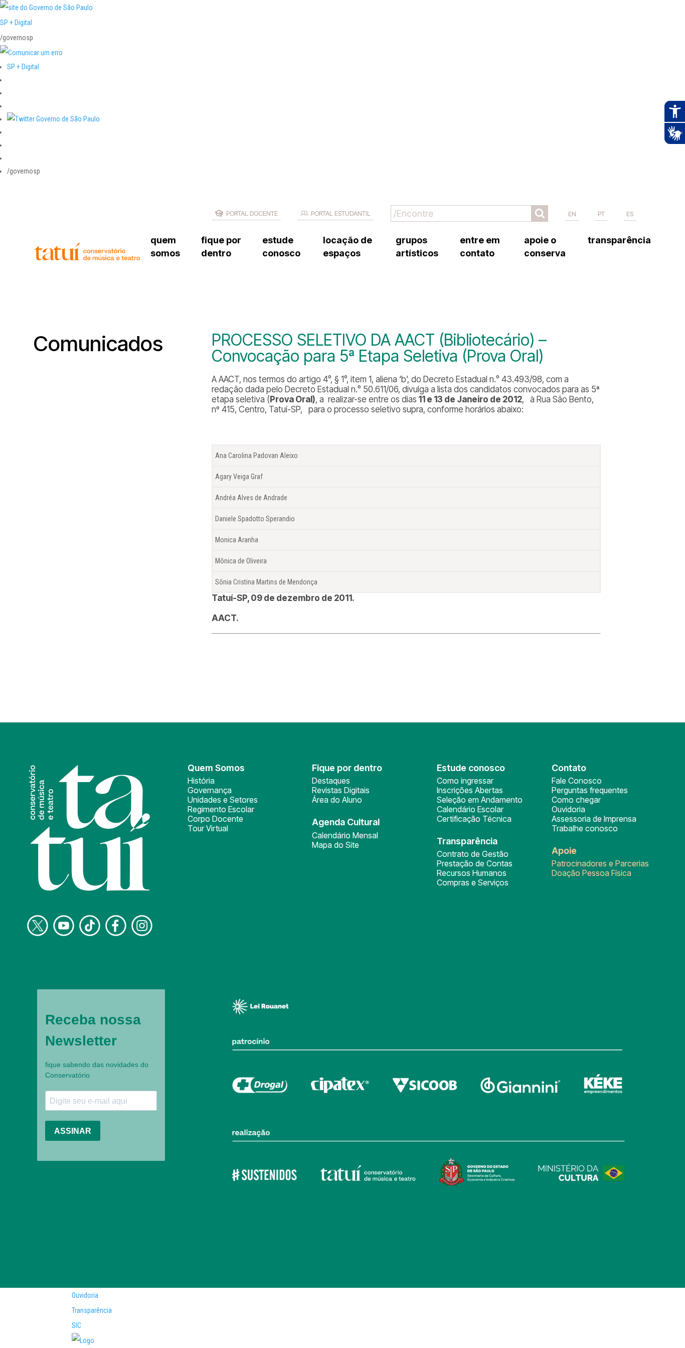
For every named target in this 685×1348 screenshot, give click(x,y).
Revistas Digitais (341, 790)
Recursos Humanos (471, 873)
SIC (76, 1325)
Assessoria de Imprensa (594, 819)
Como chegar (576, 800)
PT (601, 214)
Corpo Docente (215, 819)
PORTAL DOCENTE (252, 213)
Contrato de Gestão (472, 854)
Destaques (331, 781)
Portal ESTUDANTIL (341, 213)
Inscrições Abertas (470, 790)
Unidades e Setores (223, 800)
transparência (619, 240)
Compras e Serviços (472, 882)
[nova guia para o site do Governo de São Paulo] (31, 53)
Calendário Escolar (470, 809)
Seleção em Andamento (480, 800)
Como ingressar (465, 781)
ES (629, 214)
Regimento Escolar (221, 809)
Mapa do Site (335, 845)
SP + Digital (16, 23)
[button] (53, 119)
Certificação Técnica (474, 819)
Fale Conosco (577, 781)
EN (572, 214)
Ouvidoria (568, 809)
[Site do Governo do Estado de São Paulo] (46, 8)
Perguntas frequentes (590, 790)
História (201, 781)
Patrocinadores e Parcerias (600, 863)
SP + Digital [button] (23, 67)
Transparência (92, 1310)
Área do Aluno (337, 800)
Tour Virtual (208, 828)
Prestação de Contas (474, 863)
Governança (210, 790)
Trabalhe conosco (585, 828)
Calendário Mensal (345, 835)
